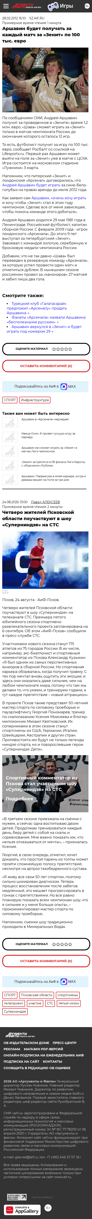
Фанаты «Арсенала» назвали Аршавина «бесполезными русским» (46, 319)
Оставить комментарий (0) (46, 366)
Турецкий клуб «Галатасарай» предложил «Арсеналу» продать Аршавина (37, 308)
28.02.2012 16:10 (14, 18)
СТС (5, 592)
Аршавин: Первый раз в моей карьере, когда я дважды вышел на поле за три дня (53, 478)
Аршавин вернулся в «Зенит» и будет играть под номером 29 (44, 329)
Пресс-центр (64, 1043)
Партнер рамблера (42, 1197)
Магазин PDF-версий (43, 1049)
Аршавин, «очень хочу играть (58, 198)
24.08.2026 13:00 (14, 502)
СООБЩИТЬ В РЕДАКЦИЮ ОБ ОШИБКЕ (37, 1068)
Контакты (52, 1062)
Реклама (12, 1049)
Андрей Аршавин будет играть (31, 185)
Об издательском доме (26, 1043)
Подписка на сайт (21, 1062)
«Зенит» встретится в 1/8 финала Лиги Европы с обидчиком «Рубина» (53, 463)
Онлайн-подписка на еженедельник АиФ (44, 1055)
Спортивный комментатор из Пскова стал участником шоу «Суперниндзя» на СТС (41, 783)
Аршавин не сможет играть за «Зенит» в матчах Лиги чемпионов (49, 449)
